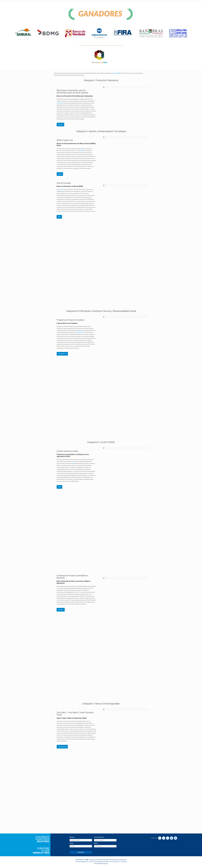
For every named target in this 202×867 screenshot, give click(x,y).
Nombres (72, 837)
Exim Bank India (62, 746)
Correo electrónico (99, 837)
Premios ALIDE (117, 73)
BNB (59, 216)
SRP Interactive (104, 863)
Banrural (60, 124)
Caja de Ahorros (81, 332)
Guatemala (59, 103)
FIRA (72, 463)
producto (61, 189)
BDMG (82, 150)
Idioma (71, 843)
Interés (96, 843)
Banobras (60, 609)
